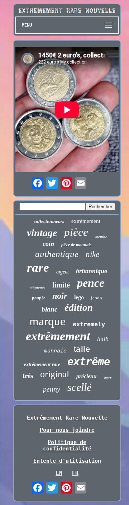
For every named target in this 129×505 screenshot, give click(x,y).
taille (82, 349)
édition (78, 307)
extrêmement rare (42, 364)
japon (96, 297)
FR (75, 473)
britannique (91, 271)
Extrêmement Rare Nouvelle (67, 418)
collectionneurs (49, 221)
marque (47, 321)
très (28, 375)
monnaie (55, 350)
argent (62, 272)
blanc (49, 309)
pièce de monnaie (76, 244)
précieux (86, 376)
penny (51, 389)
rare (38, 268)
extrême (88, 361)
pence (90, 282)
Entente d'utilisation (67, 461)
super (107, 378)
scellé (79, 387)
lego (79, 297)
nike (92, 254)
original (54, 374)
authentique (56, 254)
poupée (38, 297)
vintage (42, 232)
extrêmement (58, 336)
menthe (101, 236)
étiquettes (37, 287)
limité (61, 285)
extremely (89, 324)
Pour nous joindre (67, 430)
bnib (103, 339)
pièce (76, 232)
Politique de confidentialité (67, 445)
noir (59, 295)
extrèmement (85, 221)
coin (48, 243)
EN (59, 473)
